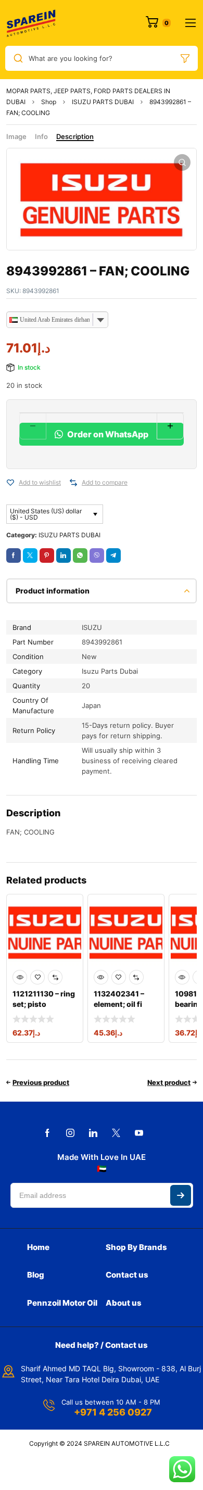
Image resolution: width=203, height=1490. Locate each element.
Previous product (40, 1082)
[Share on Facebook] (13, 555)
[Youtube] (139, 1132)
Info (41, 136)
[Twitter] (116, 1132)
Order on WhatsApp (107, 434)
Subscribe (180, 1195)
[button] (182, 162)
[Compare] (73, 482)
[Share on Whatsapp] (80, 555)
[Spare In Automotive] (30, 22)
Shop (48, 102)
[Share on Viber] (97, 555)
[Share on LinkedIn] (63, 555)
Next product (169, 1082)
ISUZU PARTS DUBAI (103, 102)
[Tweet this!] (30, 555)
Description (75, 136)
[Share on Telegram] (113, 555)
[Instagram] (70, 1132)
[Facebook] (47, 1132)
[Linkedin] (93, 1132)
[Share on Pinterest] (47, 555)
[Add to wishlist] (10, 482)
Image (16, 136)
